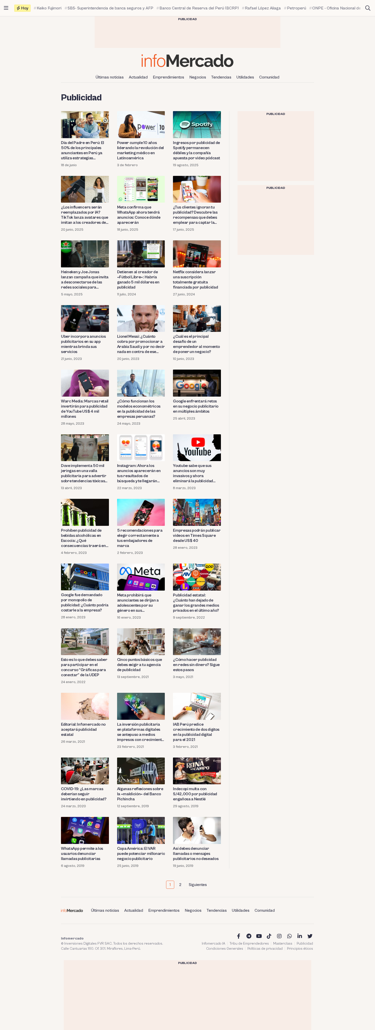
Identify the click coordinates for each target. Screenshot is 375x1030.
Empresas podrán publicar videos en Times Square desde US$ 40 (196, 535)
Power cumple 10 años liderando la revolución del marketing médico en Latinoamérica (140, 150)
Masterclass (282, 944)
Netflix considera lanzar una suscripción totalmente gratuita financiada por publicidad (195, 280)
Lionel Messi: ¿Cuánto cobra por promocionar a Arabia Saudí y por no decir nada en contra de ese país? (141, 344)
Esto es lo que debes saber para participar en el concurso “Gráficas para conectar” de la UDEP (84, 667)
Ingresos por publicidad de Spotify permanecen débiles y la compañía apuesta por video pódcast (196, 150)
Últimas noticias (110, 77)
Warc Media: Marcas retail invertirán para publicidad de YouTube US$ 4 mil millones (84, 409)
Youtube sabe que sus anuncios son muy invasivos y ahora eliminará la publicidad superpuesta (193, 473)
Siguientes (198, 884)
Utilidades (245, 77)
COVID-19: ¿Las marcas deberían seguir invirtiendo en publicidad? (83, 794)
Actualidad (138, 77)
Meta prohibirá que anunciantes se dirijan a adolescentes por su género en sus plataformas (138, 603)
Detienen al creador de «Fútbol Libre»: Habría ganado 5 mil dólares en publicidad (138, 280)
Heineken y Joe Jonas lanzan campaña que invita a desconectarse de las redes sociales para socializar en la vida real (84, 280)
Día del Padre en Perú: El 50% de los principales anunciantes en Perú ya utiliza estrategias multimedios (82, 150)
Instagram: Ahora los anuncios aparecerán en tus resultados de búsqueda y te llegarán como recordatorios (139, 473)
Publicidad (305, 944)
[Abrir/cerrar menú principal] (6, 8)
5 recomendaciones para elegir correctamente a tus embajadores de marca (139, 538)
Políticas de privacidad (265, 949)
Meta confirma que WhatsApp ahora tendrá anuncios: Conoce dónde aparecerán (138, 215)
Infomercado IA (213, 944)
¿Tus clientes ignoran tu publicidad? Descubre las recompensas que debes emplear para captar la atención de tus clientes (195, 215)
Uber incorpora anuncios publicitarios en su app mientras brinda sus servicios (83, 344)
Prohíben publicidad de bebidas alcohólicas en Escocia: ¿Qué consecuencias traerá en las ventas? (83, 538)
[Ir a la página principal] (187, 60)
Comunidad (269, 77)
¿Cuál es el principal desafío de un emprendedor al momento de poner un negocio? (196, 344)
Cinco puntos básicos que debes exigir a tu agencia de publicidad (139, 664)
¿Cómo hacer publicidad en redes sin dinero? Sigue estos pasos (196, 664)
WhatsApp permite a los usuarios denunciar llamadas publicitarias (82, 853)
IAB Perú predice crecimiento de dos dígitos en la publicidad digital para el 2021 (196, 732)
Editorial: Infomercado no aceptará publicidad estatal (83, 729)
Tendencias (221, 77)
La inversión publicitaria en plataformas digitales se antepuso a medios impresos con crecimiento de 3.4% (140, 732)
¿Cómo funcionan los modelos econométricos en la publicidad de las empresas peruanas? (138, 409)
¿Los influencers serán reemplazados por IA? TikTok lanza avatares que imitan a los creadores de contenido (84, 215)
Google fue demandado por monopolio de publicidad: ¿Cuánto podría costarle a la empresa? (84, 602)
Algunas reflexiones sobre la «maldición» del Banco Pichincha (140, 794)
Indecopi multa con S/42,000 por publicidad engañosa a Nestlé (195, 794)
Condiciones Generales (224, 949)
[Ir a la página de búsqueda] (368, 8)
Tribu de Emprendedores (249, 944)
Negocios (197, 77)
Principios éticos (300, 949)
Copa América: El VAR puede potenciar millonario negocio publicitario (141, 853)
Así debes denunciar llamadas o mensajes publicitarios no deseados (195, 853)
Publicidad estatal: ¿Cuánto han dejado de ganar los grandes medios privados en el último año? (196, 603)
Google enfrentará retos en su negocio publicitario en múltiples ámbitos (195, 406)
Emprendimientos (168, 77)
